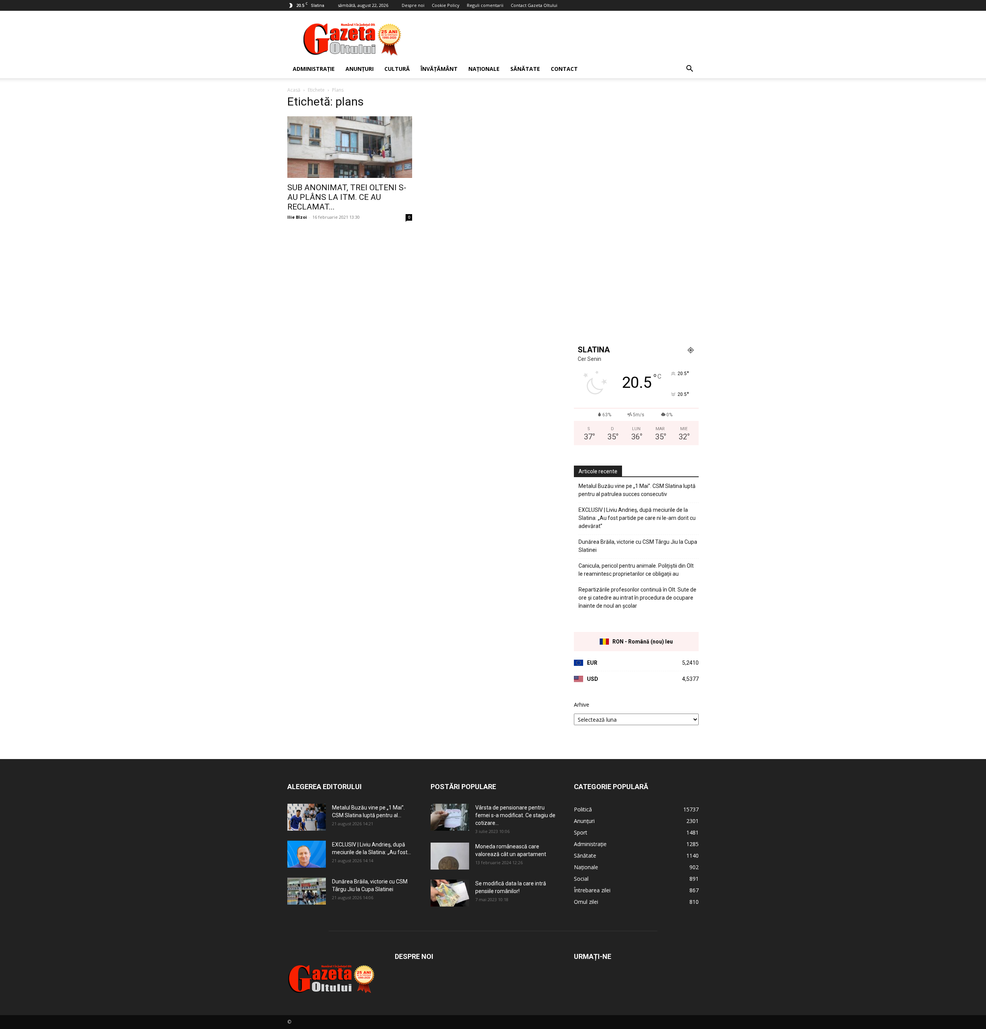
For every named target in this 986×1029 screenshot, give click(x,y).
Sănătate (525, 68)
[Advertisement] (558, 39)
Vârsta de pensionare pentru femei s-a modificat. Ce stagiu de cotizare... (515, 815)
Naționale (484, 68)
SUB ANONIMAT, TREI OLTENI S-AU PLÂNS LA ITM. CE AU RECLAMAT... (346, 197)
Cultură (397, 68)
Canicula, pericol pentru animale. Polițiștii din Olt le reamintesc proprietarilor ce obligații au (636, 570)
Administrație (314, 68)
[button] (689, 69)
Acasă (293, 90)
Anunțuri (359, 68)
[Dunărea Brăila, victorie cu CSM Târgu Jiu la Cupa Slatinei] (306, 891)
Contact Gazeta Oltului (534, 5)
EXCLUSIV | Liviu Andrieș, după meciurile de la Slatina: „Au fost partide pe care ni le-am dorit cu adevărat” (637, 518)
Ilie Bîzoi (297, 217)
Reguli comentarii (485, 5)
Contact (564, 68)
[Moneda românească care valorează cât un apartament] (450, 856)
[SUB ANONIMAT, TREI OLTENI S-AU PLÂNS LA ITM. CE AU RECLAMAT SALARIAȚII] (349, 147)
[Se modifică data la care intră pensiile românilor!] (450, 893)
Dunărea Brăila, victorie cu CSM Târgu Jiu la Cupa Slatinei (638, 546)
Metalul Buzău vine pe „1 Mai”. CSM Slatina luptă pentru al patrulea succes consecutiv (637, 490)
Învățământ (439, 68)
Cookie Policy (445, 5)
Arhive (581, 704)
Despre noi (413, 5)
